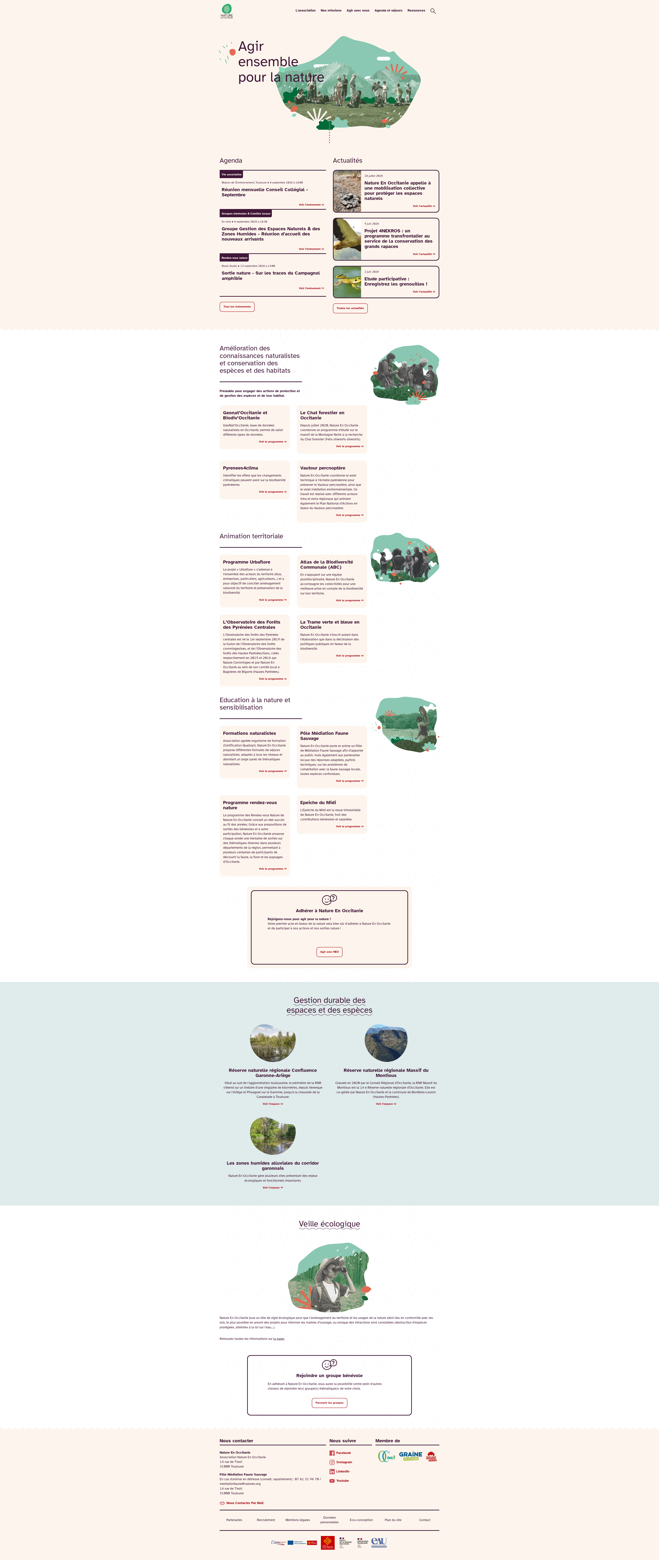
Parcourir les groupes (330, 1402)
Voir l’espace (271, 1104)
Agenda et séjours (388, 10)
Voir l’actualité (422, 206)
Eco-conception (361, 1520)
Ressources (416, 10)
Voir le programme (271, 441)
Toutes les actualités (350, 308)
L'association (306, 10)
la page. (279, 1339)
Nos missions (331, 10)
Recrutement (266, 1520)
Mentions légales (298, 1520)
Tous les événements (237, 306)
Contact (424, 1520)
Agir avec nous (358, 10)
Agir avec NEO (329, 951)
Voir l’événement (310, 204)
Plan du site (393, 1520)
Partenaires (234, 1520)
